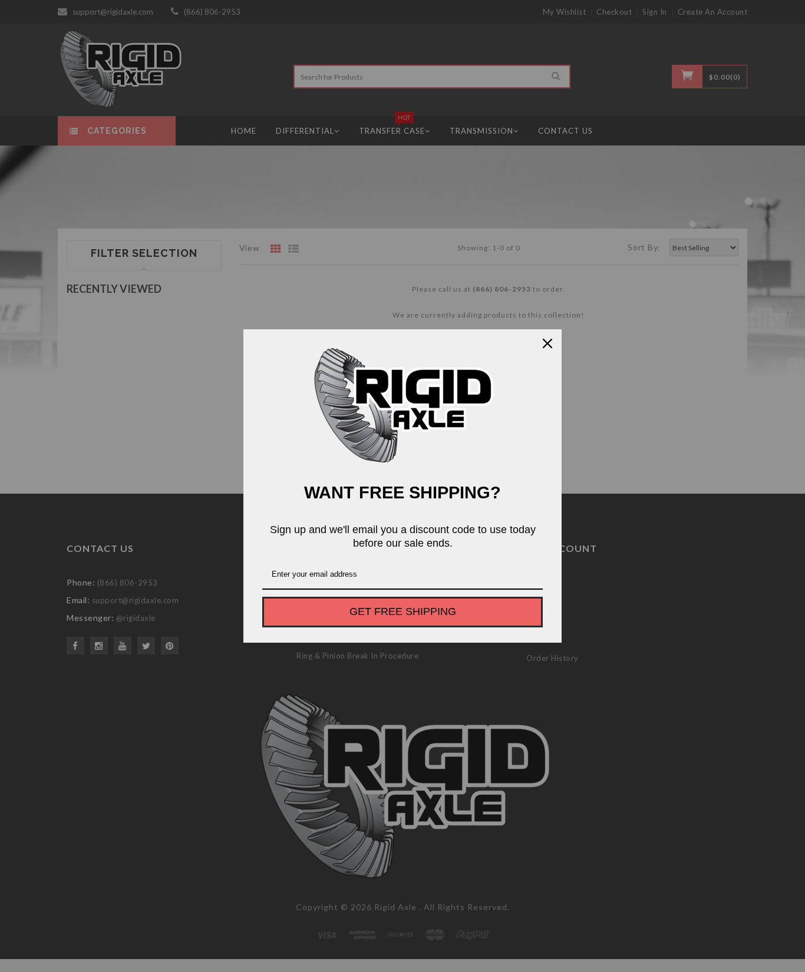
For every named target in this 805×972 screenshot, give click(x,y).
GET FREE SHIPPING (402, 611)
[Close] (547, 343)
